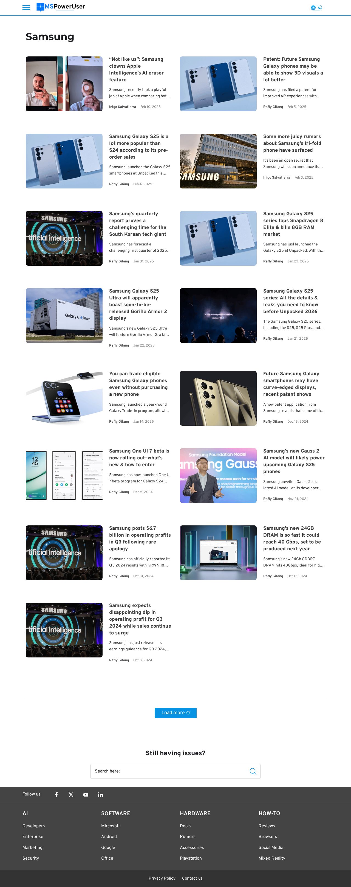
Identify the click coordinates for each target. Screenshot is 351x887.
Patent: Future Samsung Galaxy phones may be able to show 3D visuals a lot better (293, 69)
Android (109, 837)
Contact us (192, 878)
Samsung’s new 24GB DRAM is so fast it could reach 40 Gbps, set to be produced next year (292, 539)
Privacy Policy (162, 878)
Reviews (267, 826)
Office (107, 858)
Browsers (268, 837)
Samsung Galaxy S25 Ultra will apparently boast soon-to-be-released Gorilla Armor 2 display (138, 305)
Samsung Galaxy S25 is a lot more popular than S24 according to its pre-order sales (138, 147)
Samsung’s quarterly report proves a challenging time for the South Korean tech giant (137, 224)
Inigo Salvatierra (122, 107)
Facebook (56, 794)
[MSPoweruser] (60, 7)
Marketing (32, 848)
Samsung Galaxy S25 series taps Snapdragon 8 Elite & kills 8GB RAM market (293, 224)
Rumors (188, 837)
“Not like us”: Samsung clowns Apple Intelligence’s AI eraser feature (136, 69)
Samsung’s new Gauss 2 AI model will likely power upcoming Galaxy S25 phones (294, 461)
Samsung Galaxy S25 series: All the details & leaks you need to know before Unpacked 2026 (290, 301)
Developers (33, 826)
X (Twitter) (71, 794)
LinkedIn (100, 794)
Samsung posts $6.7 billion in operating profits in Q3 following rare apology (140, 539)
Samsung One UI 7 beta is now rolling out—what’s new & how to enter (139, 458)
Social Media (271, 848)
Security (30, 858)
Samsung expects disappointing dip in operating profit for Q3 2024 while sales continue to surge (140, 619)
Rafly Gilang (273, 107)
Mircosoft (110, 826)
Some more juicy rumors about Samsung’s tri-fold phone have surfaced (292, 144)
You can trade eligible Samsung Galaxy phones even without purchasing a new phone (138, 384)
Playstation (191, 858)
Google (108, 848)
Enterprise (32, 837)
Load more (173, 713)
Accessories (192, 848)
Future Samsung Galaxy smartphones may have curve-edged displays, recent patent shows (291, 384)
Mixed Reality (272, 858)
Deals (185, 826)
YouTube (85, 794)
